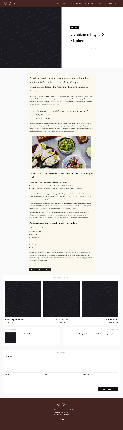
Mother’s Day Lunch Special (14, 319)
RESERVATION (111, 3)
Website (86, 374)
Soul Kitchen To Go (24, 334)
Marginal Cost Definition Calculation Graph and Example (98, 334)
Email (46, 374)
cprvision (98, 48)
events (74, 28)
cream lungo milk (71, 206)
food (41, 269)
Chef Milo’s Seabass (61, 319)
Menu (57, 3)
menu (48, 269)
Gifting (99, 3)
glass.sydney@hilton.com (63, 414)
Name (7, 374)
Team (70, 3)
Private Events (89, 3)
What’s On (79, 3)
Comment (9, 357)
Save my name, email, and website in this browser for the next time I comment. (33, 383)
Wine (64, 3)
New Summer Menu (111, 319)
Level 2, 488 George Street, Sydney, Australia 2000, (61, 410)
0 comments (89, 48)
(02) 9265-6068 (64, 412)
